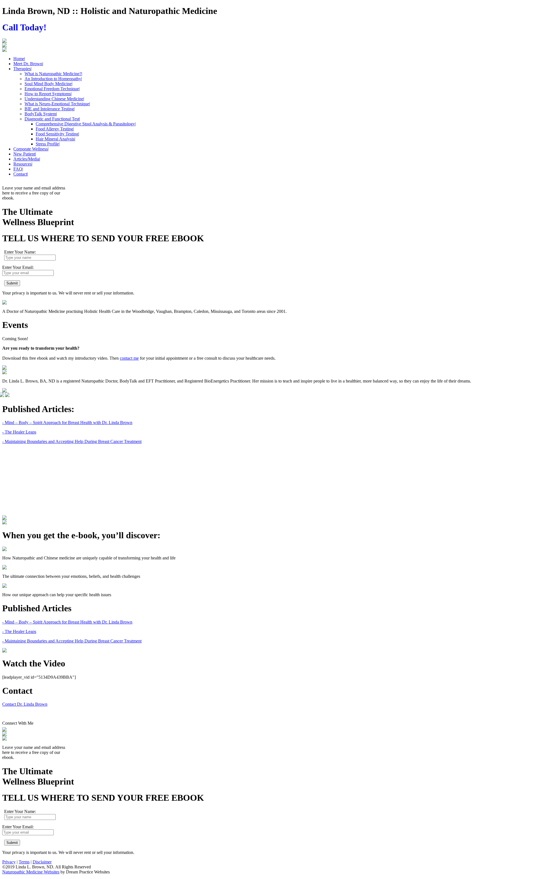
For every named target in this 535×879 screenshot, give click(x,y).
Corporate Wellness (30, 149)
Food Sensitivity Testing (57, 134)
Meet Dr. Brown (27, 63)
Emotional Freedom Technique (52, 88)
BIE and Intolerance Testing (49, 108)
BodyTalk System (40, 113)
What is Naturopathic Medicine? (53, 73)
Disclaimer (42, 861)
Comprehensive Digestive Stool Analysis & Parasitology (85, 123)
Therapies (22, 68)
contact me (129, 358)
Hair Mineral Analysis (55, 139)
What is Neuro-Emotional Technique (57, 103)
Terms (24, 861)
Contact (20, 174)
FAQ (17, 169)
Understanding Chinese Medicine (54, 98)
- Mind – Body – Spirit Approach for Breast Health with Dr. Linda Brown (67, 422)
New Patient (24, 154)
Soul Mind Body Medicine (48, 83)
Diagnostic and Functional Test (52, 118)
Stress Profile (47, 144)
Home (18, 58)
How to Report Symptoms (48, 93)
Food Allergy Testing (54, 128)
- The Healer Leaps (19, 432)
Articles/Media (26, 159)
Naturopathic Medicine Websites (30, 872)
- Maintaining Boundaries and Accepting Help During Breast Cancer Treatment (72, 441)
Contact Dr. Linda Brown (24, 704)
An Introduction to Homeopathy (53, 78)
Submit (12, 283)
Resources (22, 164)
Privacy (9, 861)
